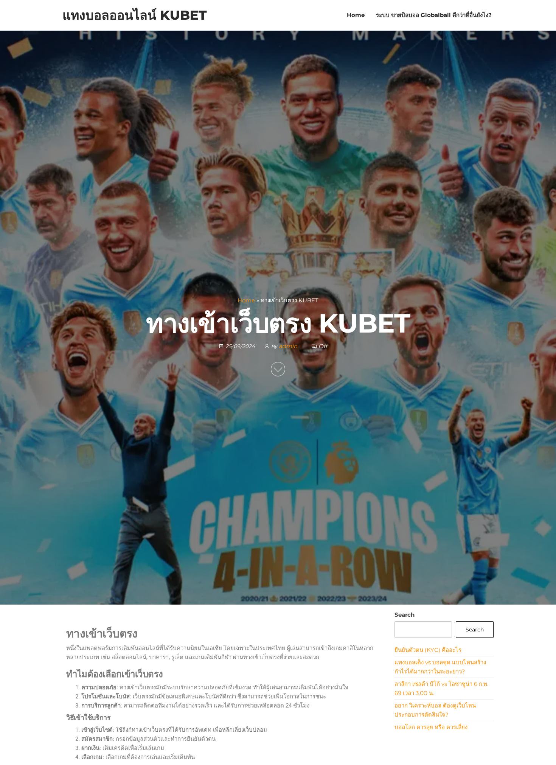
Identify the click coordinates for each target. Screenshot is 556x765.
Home (356, 15)
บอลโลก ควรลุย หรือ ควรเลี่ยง (430, 727)
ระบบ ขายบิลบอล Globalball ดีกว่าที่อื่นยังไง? (434, 15)
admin (289, 345)
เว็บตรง (149, 674)
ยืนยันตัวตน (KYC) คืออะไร (427, 649)
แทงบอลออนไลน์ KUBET (134, 15)
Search (404, 614)
